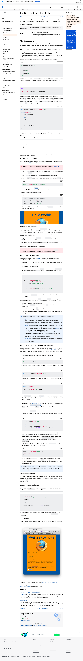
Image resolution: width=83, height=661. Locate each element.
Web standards (6, 39)
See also (68, 28)
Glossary (68, 650)
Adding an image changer (72, 19)
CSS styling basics (6, 49)
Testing (4, 87)
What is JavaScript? (71, 15)
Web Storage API (52, 349)
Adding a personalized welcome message (73, 22)
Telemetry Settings (26, 656)
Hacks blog (68, 652)
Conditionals (27, 338)
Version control (6, 66)
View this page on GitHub (26, 625)
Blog (62, 7)
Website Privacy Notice (15, 656)
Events (26, 325)
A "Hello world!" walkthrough (73, 17)
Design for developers (7, 64)
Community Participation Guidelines (43, 656)
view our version (37, 523)
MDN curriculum (5, 18)
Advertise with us (36, 648)
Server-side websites (7, 82)
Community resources (54, 643)
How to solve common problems (9, 92)
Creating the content (7, 30)
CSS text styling (6, 51)
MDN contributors (44, 623)
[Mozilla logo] (5, 656)
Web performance (6, 85)
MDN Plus (35, 650)
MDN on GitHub (53, 650)
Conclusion (69, 26)
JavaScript (22, 43)
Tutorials (67, 648)
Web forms (5, 78)
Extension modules (6, 69)
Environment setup (6, 23)
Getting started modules (7, 21)
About (4, 94)
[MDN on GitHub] (2, 648)
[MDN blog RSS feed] (10, 648)
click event (57, 328)
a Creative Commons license (50, 659)
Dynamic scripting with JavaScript (10, 56)
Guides (67, 645)
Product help (36, 652)
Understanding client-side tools (9, 80)
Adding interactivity (7, 35)
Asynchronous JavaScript (8, 76)
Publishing (5, 37)
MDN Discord (52, 648)
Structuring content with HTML (9, 47)
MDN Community (53, 641)
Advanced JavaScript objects (9, 71)
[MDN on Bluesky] (4, 648)
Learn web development (7, 16)
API (25, 319)
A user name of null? (71, 24)
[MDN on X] (6, 648)
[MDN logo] (4, 639)
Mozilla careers (36, 645)
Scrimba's (23, 594)
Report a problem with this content (40, 625)
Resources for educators (8, 97)
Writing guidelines (53, 645)
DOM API (39, 258)
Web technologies (69, 641)
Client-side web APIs (7, 73)
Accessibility (5, 62)
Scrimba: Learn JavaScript (25, 592)
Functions (27, 331)
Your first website (6, 26)
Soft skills (5, 42)
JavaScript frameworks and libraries (8, 59)
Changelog (5, 99)
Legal (33, 656)
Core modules (5, 44)
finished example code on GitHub (49, 582)
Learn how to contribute (25, 620)
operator (31, 466)
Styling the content (7, 32)
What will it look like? (7, 28)
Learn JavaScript (23, 600)
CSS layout (5, 53)
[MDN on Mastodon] (8, 648)
